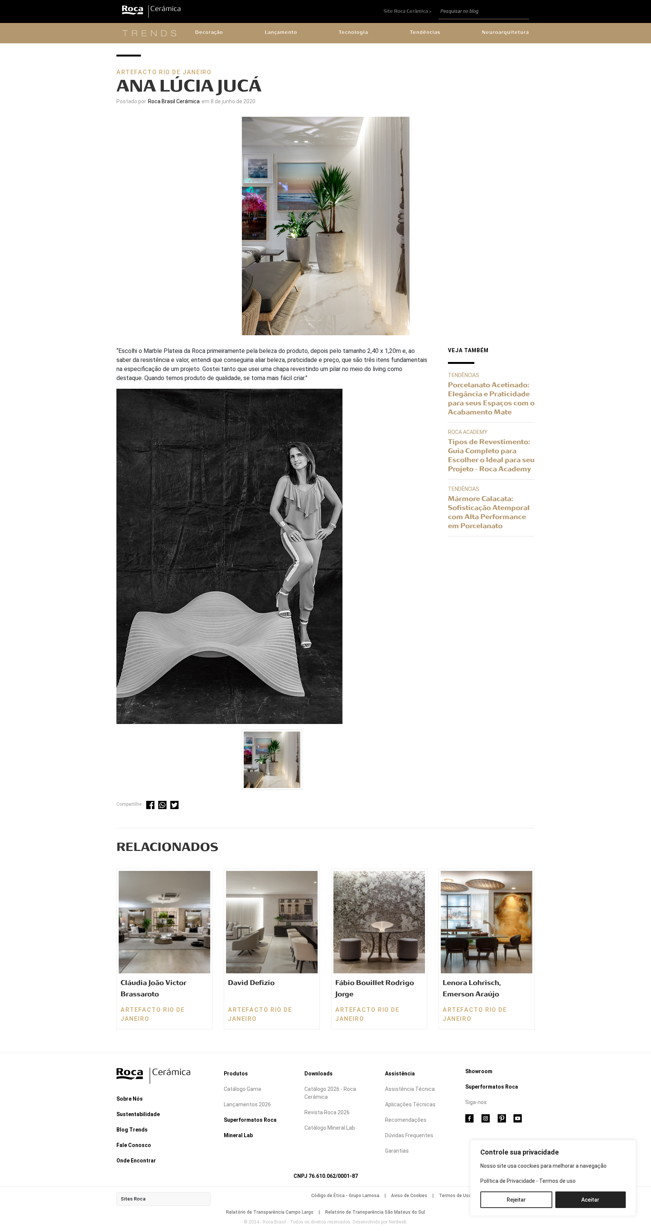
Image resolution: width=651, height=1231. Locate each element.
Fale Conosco (133, 1145)
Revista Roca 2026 (327, 1112)
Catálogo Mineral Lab (329, 1128)
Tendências (425, 32)
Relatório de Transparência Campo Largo (269, 1212)
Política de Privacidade (507, 1181)
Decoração (209, 32)
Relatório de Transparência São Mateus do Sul (375, 1212)
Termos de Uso (455, 1195)
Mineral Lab (238, 1135)
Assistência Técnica (410, 1089)
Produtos (236, 1074)
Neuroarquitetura (505, 32)
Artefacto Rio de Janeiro (163, 72)
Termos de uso (557, 1181)
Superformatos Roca (250, 1120)
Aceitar (590, 1200)
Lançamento (281, 32)
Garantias (397, 1151)
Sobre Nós (129, 1099)
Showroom (478, 1071)
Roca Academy (467, 432)
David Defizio (251, 983)
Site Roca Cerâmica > (408, 11)
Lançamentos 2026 (247, 1104)
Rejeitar (516, 1200)
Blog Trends (132, 1130)
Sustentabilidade (138, 1114)
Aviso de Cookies (409, 1195)
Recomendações (405, 1120)
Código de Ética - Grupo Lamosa (345, 1195)
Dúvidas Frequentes (409, 1135)
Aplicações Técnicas (410, 1104)
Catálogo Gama (242, 1089)
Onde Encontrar (136, 1161)
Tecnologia (353, 32)
